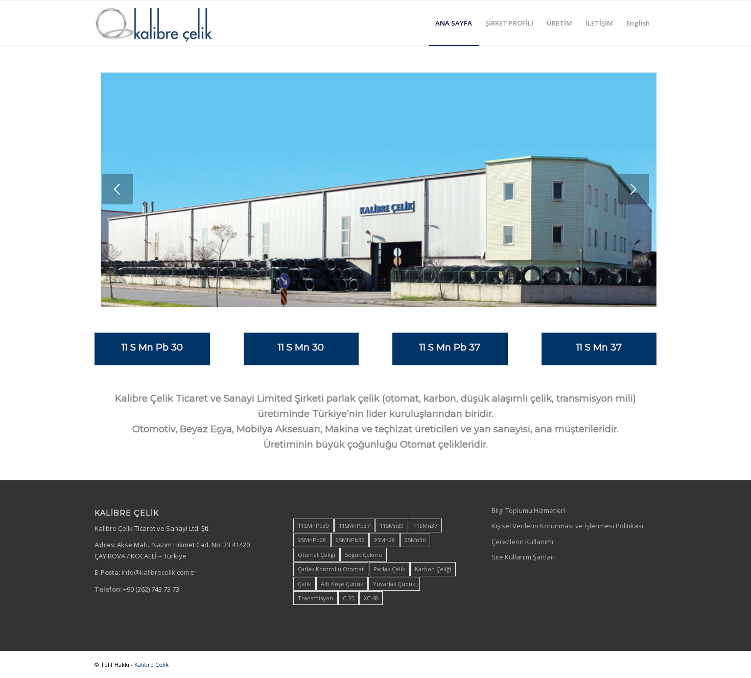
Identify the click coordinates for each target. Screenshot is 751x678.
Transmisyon (315, 598)
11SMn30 (392, 525)
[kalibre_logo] (171, 23)
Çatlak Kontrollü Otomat (331, 569)
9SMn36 (415, 540)
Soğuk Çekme (363, 554)
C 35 (348, 598)
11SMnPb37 (354, 525)
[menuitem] (454, 23)
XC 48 (371, 598)
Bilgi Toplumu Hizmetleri (528, 510)
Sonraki (633, 189)
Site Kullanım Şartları (523, 557)
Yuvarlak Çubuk (394, 584)
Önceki (117, 189)
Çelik (304, 584)
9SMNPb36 (350, 540)
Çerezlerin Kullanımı (522, 541)
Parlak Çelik (389, 569)
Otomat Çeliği (316, 554)
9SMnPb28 (312, 540)
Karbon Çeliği (433, 569)
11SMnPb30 (313, 525)
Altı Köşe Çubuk (342, 584)
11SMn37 (425, 525)
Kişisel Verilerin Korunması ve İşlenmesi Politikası (567, 525)
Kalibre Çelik (151, 664)
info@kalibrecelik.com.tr (159, 572)
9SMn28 (384, 540)
